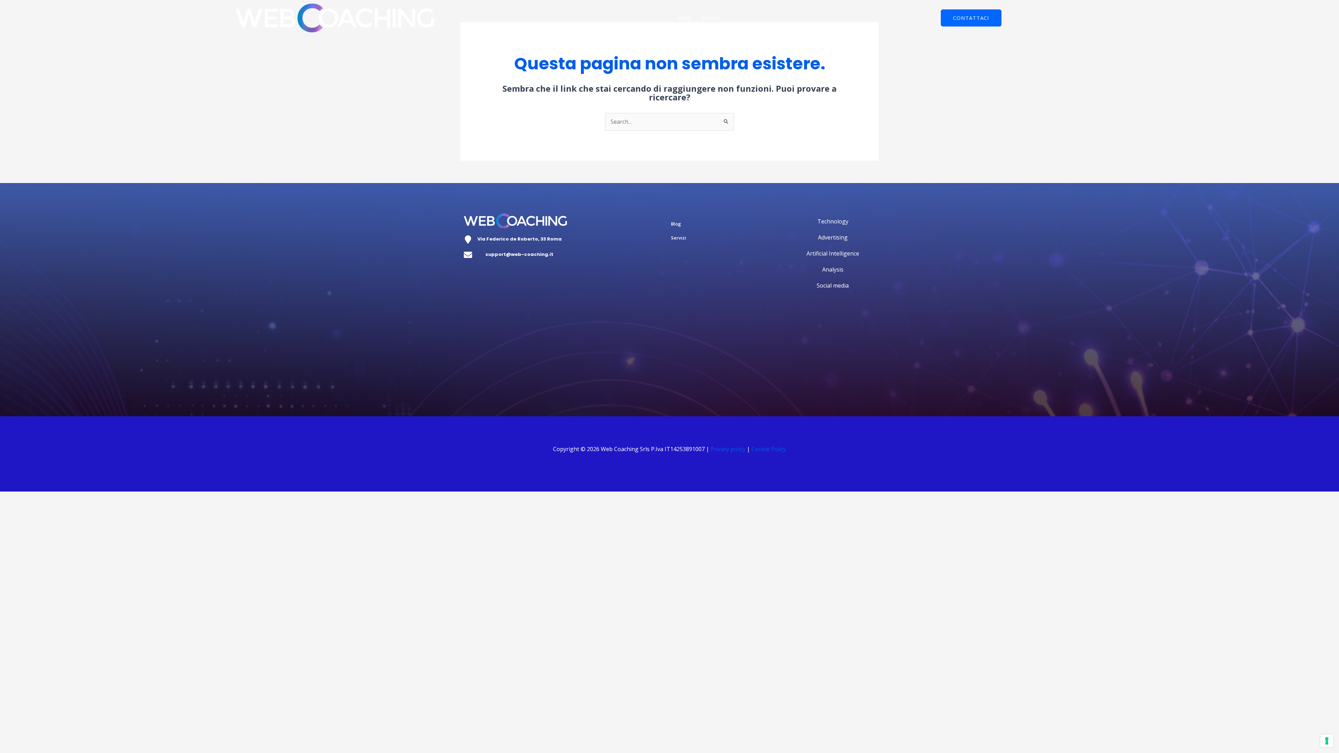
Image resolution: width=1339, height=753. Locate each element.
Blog (685, 18)
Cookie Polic (767, 449)
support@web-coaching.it (519, 254)
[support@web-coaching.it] (468, 255)
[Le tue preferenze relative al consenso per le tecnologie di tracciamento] (1326, 740)
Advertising (833, 237)
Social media (833, 285)
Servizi (710, 18)
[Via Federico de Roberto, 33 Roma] (468, 239)
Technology (832, 221)
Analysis (833, 269)
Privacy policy (728, 449)
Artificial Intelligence (833, 253)
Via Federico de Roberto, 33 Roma (519, 239)
